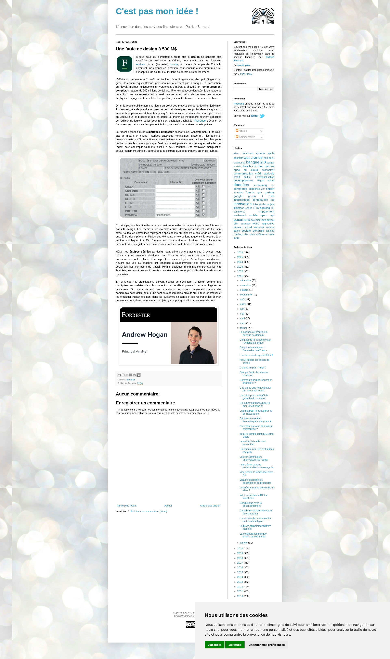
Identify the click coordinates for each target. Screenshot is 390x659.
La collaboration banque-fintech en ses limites (254, 535)
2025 (240, 257)
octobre (244, 290)
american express (254, 153)
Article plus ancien (210, 505)
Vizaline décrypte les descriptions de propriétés (255, 481)
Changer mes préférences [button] (267, 644)
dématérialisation (264, 177)
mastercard (240, 215)
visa (246, 234)
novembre (246, 285)
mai (242, 313)
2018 (240, 558)
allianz (237, 153)
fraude (250, 192)
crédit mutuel (242, 177)
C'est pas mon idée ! (157, 11)
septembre (246, 294)
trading (238, 234)
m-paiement (266, 211)
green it (255, 196)
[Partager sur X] (127, 375)
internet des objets (263, 204)
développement (244, 180)
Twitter (254, 115)
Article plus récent (126, 505)
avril (242, 318)
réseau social (243, 227)
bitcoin (253, 166)
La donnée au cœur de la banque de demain (254, 333)
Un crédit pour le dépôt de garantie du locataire (254, 397)
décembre (246, 280)
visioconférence (258, 234)
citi (245, 170)
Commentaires (246, 137)
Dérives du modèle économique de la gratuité (256, 420)
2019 (240, 553)
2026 (240, 252)
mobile (253, 215)
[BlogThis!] (123, 375)
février (244, 328)
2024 (240, 262)
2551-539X (246, 74)
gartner (269, 192)
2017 (240, 562)
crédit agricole (264, 173)
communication (243, 173)
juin (242, 308)
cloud (254, 169)
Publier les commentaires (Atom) (149, 511)
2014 (240, 577)
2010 (240, 596)
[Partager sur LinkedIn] (138, 375)
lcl (254, 208)
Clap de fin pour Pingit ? (253, 367)
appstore (238, 158)
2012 (240, 586)
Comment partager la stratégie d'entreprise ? (256, 427)
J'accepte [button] (214, 644)
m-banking (263, 207)
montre (174, 64)
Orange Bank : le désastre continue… (254, 374)
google (238, 196)
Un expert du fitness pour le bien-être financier (255, 404)
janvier (244, 542)
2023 (240, 266)
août (243, 299)
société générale (253, 230)
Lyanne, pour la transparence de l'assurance (256, 412)
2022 (240, 271)
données (241, 185)
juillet (243, 304)
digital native (265, 180)
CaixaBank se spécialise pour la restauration (256, 512)
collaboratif (268, 170)
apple (271, 153)
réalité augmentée (263, 223)
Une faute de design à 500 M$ (256, 355)
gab (260, 192)
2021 (240, 276)
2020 (240, 548)
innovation (243, 204)
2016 (240, 567)
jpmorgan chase (243, 208)
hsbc (271, 196)
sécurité (259, 227)
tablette (270, 230)
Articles (242, 131)
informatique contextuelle (251, 199)
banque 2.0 (256, 162)
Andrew (140, 64)
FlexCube (200, 120)
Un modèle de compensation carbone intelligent (256, 520)
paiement (242, 219)
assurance (253, 157)
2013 (240, 582)
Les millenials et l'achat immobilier (252, 443)
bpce (237, 169)
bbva (245, 166)
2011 (240, 591)
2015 (240, 572)
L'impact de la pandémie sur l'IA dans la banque (255, 341)
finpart (270, 188)
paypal (270, 220)
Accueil (168, 505)
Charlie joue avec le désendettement (251, 504)
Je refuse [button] (235, 644)
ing (272, 199)
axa (266, 158)
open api (267, 215)
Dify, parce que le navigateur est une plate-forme (255, 389)
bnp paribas (266, 166)
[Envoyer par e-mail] (119, 375)
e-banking (260, 185)
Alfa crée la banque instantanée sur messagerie (256, 466)
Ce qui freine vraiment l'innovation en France (253, 349)
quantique (245, 223)
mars (243, 323)
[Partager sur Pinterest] (135, 375)
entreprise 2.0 (257, 188)
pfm (236, 223)
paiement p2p (258, 220)
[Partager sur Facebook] (131, 375)
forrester (131, 379)
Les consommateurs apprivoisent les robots (254, 458)
